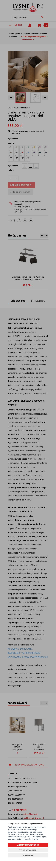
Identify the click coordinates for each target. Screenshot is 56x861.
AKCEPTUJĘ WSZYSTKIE (28, 845)
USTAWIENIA (28, 855)
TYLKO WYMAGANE (28, 850)
